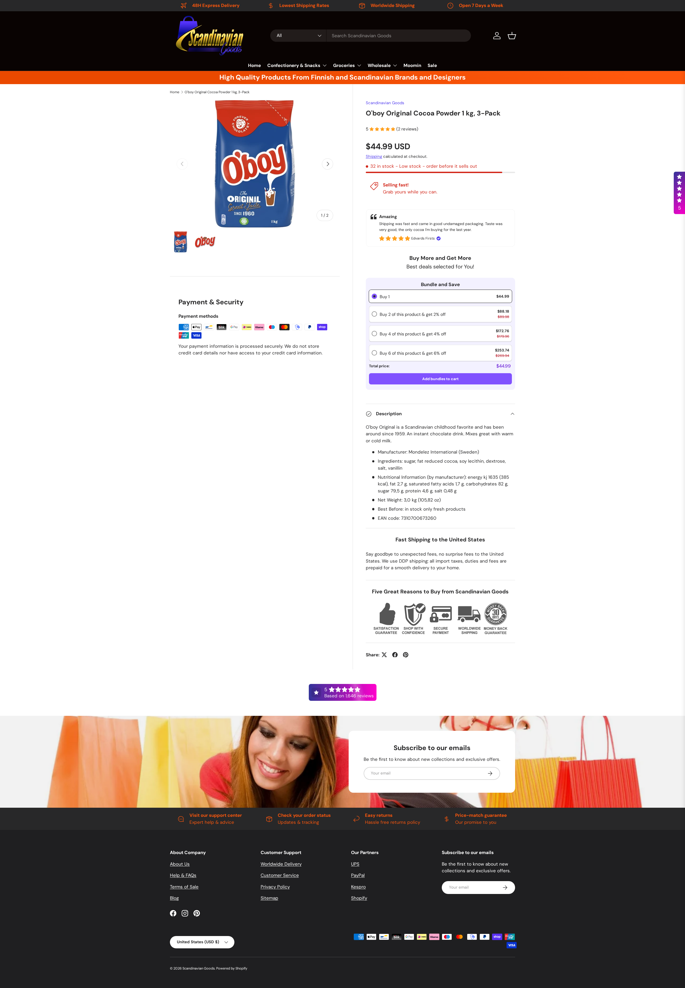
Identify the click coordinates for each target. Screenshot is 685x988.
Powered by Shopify (231, 968)
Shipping (374, 156)
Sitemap (269, 898)
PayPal (358, 875)
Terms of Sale (184, 887)
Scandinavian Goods (385, 103)
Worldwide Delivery (281, 864)
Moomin (412, 65)
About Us (180, 864)
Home (254, 65)
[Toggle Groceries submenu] (359, 65)
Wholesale (379, 65)
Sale (432, 65)
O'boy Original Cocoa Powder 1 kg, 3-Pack (217, 92)
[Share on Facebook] (395, 654)
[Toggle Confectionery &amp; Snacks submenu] (324, 65)
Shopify (359, 898)
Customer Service (280, 875)
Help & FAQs (183, 875)
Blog (174, 898)
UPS (355, 864)
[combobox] (370, 35)
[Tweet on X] (384, 654)
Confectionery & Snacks (293, 65)
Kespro (358, 887)
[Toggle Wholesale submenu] (395, 65)
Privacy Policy (275, 887)
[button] (512, 36)
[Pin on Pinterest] (405, 654)
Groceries (344, 65)
